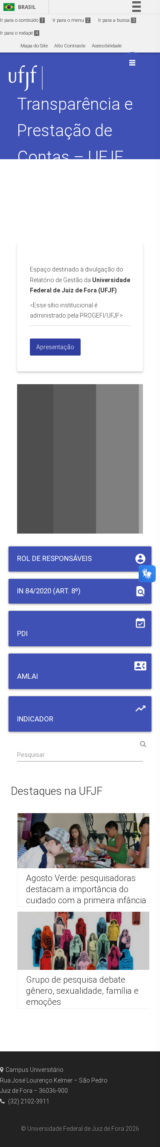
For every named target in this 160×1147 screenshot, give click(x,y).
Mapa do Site (34, 46)
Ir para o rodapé (19, 33)
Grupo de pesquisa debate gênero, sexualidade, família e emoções (82, 991)
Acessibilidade (107, 46)
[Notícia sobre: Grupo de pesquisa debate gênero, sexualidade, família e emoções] (87, 960)
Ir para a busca (116, 20)
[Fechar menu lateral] (132, 62)
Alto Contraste (69, 46)
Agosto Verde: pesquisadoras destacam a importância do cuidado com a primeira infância (86, 889)
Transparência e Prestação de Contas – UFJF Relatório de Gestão (75, 156)
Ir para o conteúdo (22, 20)
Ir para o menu (70, 20)
